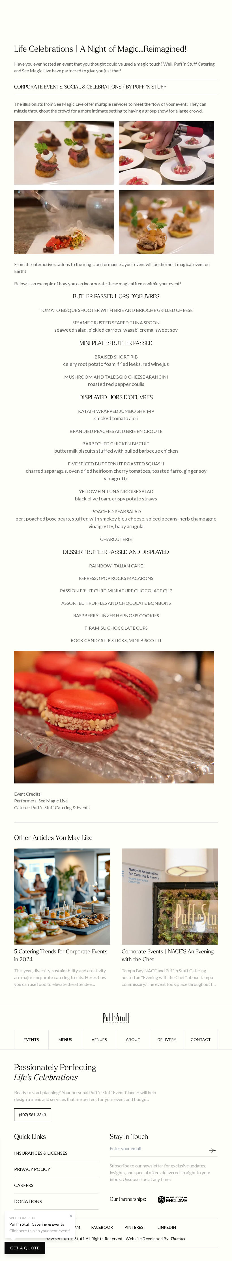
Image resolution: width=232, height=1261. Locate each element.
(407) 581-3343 (32, 1114)
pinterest (135, 1227)
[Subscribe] (214, 1150)
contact (201, 1039)
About (133, 1039)
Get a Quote (25, 1247)
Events (31, 1039)
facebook (102, 1227)
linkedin (167, 1227)
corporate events (38, 87)
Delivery (167, 1039)
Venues (99, 1039)
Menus (65, 1039)
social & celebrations (92, 87)
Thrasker (178, 1238)
